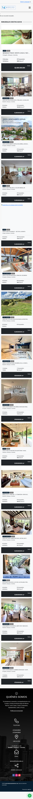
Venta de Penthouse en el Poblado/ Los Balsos (15, 100)
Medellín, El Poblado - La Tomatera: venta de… (15, 494)
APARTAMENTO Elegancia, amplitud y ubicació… (15, 626)
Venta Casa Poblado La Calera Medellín (13, 187)
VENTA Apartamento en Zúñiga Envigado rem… (15, 406)
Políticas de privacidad (16, 710)
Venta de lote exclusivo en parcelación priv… (15, 319)
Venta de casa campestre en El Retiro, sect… (14, 538)
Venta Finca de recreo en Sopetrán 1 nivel (14, 450)
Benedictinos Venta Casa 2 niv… (16, 53)
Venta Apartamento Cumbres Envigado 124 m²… (15, 669)
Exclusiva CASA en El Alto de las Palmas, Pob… (15, 582)
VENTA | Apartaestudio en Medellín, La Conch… (15, 363)
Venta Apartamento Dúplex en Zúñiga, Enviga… (15, 144)
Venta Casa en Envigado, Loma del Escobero (14, 275)
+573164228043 (17, 730)
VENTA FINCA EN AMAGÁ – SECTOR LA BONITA (13, 231)
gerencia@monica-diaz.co (16, 761)
